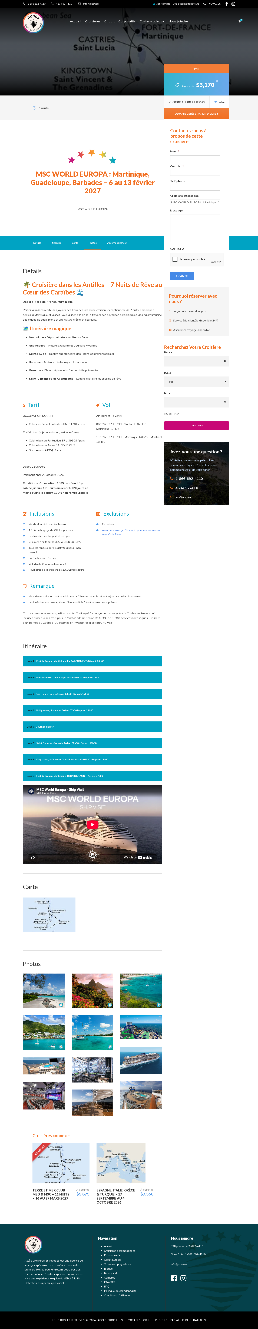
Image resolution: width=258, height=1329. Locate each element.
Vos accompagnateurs (186, 3)
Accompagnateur (117, 242)
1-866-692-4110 (195, 1254)
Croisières (93, 21)
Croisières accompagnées (119, 1250)
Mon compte (162, 3)
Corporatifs (127, 21)
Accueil (75, 21)
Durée (167, 372)
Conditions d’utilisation (117, 1295)
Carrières (109, 1277)
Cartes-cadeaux (152, 21)
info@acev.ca (91, 3)
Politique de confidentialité (120, 1291)
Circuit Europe (112, 1259)
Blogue (108, 1268)
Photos (93, 242)
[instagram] (233, 4)
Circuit (109, 21)
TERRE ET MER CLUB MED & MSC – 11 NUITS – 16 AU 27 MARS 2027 (50, 1194)
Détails (37, 242)
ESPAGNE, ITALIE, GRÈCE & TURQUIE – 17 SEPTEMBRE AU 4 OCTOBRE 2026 (116, 1196)
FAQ (204, 3)
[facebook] (226, 4)
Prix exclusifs (112, 1255)
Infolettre (109, 1282)
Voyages (215, 3)
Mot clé (168, 352)
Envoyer (182, 276)
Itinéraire (56, 242)
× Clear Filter (171, 413)
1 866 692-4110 (36, 3)
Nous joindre (178, 21)
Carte (75, 242)
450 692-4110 (64, 3)
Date (167, 393)
